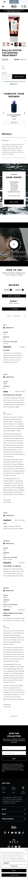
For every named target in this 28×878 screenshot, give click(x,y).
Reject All (14, 870)
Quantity (4, 72)
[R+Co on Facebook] (9, 833)
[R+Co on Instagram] (5, 833)
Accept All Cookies (14, 875)
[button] (20, 59)
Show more (13, 716)
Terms (22, 769)
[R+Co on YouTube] (12, 833)
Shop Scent (14, 202)
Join (14, 758)
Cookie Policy (6, 862)
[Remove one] (3, 76)
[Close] (26, 850)
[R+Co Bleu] (14, 2)
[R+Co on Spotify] (19, 833)
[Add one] (10, 76)
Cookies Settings (13, 866)
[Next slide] (24, 113)
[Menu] (3, 6)
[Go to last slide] (3, 113)
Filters (15, 309)
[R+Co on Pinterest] (16, 833)
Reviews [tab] (7, 290)
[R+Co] (4, 2)
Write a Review (14, 296)
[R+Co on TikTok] (23, 833)
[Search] (22, 6)
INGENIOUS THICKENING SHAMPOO (14, 115)
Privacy (3, 771)
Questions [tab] (19, 290)
